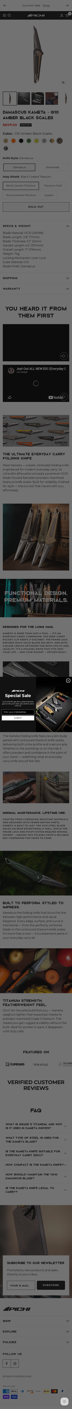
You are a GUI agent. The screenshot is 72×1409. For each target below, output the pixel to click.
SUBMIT (18, 718)
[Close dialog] (68, 680)
